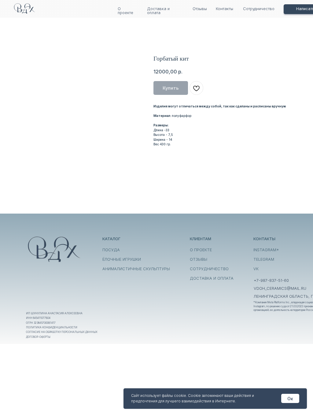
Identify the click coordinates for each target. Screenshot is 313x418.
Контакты (224, 8)
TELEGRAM (263, 259)
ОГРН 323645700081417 (41, 322)
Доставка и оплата (158, 10)
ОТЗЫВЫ (198, 259)
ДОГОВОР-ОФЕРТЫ (38, 336)
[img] (24, 8)
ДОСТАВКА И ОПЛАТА (212, 278)
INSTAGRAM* (266, 250)
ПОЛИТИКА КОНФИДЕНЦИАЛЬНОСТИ (51, 327)
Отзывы (200, 8)
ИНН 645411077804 (38, 317)
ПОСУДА (111, 250)
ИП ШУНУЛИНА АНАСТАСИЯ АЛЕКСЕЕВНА (54, 313)
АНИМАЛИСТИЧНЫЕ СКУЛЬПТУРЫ (136, 269)
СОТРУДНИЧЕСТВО (209, 269)
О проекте (125, 10)
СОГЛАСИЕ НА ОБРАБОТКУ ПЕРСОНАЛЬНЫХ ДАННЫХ (62, 332)
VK (256, 269)
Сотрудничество (258, 8)
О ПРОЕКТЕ (201, 250)
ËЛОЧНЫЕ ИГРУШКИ (121, 259)
